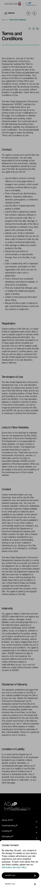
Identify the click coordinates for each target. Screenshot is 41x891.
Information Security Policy (14, 868)
